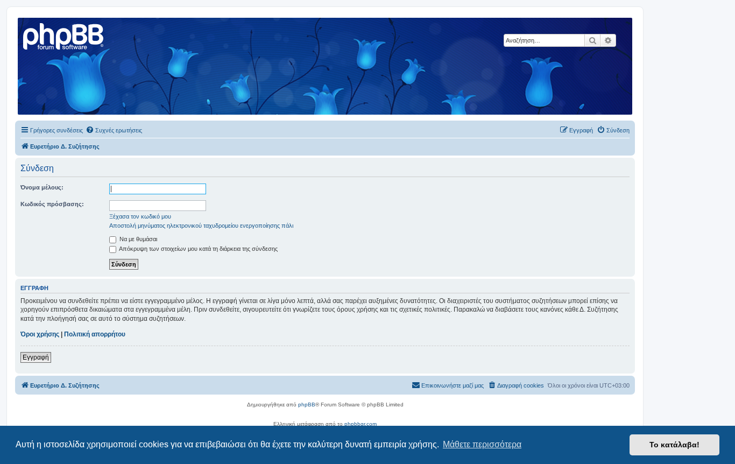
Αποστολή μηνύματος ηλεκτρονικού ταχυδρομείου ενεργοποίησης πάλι (201, 225)
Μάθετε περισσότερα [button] (482, 444)
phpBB (306, 404)
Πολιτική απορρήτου (94, 334)
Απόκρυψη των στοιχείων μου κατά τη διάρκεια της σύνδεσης (198, 248)
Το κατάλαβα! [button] (674, 444)
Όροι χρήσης (39, 334)
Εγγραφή (36, 357)
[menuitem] (114, 130)
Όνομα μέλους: (41, 187)
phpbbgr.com (360, 424)
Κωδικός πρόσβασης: (52, 204)
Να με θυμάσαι (137, 239)
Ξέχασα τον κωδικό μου (140, 216)
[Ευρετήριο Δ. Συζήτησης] (64, 35)
